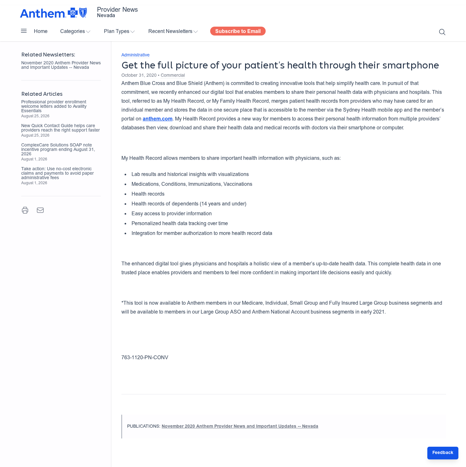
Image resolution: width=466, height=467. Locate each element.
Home (41, 31)
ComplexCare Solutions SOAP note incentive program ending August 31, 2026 (58, 150)
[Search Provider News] (442, 32)
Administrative (135, 55)
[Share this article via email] (40, 210)
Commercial (173, 76)
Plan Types (116, 31)
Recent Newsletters (170, 31)
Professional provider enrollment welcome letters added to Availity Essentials (54, 107)
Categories (72, 31)
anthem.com (157, 119)
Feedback (442, 453)
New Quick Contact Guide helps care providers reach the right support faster (60, 128)
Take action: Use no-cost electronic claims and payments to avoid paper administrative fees (57, 173)
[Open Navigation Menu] (24, 31)
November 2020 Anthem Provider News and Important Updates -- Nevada (61, 65)
